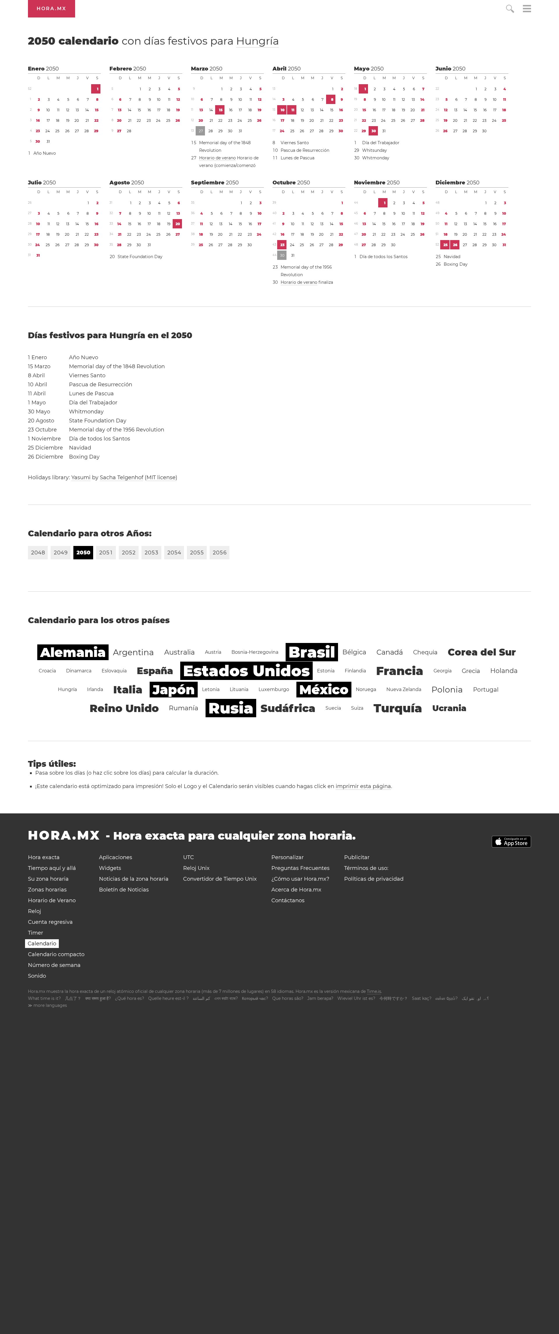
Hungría (257, 40)
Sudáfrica (288, 708)
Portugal (485, 689)
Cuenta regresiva (50, 922)
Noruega (366, 689)
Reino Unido (124, 708)
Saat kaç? (421, 998)
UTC (188, 857)
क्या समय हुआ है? (98, 998)
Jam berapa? (320, 998)
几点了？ (73, 998)
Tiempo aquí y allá (52, 868)
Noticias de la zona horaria (134, 879)
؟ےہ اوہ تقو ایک (475, 998)
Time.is (374, 991)
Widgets (110, 868)
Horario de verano (217, 158)
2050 (52, 69)
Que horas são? (287, 998)
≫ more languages (47, 1005)
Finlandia (355, 671)
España (155, 670)
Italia (127, 689)
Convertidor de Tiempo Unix (220, 879)
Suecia (333, 708)
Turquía (398, 708)
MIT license (161, 477)
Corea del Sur (482, 652)
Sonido (37, 976)
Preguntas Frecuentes (300, 868)
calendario (153, 40)
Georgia (443, 671)
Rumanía (183, 708)
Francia (399, 671)
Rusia (230, 708)
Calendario (42, 943)
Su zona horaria (48, 879)
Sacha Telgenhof (121, 477)
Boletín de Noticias (124, 890)
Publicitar (356, 857)
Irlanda (95, 689)
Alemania (73, 652)
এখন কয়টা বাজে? (226, 998)
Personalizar (287, 857)
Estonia (326, 671)
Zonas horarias (47, 890)
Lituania (239, 689)
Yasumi (81, 477)
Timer (35, 933)
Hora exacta (44, 857)
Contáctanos (288, 900)
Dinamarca (78, 671)
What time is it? (44, 998)
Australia (179, 652)
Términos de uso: (366, 868)
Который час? (255, 998)
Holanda (504, 671)
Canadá (389, 652)
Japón (174, 689)
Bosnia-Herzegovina (254, 652)
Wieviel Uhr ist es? (356, 998)
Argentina (133, 652)
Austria (213, 652)
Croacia (47, 671)
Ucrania (449, 708)
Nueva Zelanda (403, 689)
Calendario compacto (56, 954)
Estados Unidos (246, 671)
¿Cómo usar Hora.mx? (300, 879)
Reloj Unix (196, 868)
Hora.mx (51, 8)
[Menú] (527, 9)
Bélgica (354, 652)
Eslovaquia (114, 671)
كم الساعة (201, 998)
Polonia (447, 690)
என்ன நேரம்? (447, 998)
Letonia (211, 689)
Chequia (425, 652)
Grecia (471, 670)
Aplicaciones (115, 857)
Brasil (312, 652)
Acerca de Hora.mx (296, 890)
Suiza (357, 708)
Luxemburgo (274, 689)
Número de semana (54, 965)
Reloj (34, 911)
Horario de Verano (52, 900)
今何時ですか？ (393, 998)
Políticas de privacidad (374, 879)
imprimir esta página (363, 786)
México (324, 689)
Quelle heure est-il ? (168, 998)
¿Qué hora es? (129, 998)
